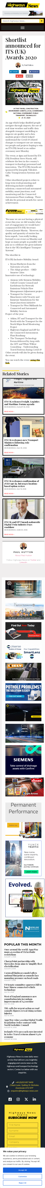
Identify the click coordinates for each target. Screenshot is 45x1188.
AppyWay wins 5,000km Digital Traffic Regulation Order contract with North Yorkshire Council (23, 1022)
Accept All (22, 1170)
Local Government (35, 111)
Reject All (22, 1183)
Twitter (33, 560)
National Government (22, 113)
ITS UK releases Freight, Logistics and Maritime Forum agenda (21, 403)
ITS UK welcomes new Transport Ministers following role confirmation (21, 443)
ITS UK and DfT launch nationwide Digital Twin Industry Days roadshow (22, 525)
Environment (14, 111)
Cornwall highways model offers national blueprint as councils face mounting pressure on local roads (21, 975)
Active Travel (19, 108)
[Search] (41, 21)
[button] (14, 71)
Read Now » (9, 411)
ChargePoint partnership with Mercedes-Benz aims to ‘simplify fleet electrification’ (23, 964)
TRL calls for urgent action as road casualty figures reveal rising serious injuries (23, 1011)
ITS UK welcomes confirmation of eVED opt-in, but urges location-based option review (21, 484)
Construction (32, 108)
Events (23, 111)
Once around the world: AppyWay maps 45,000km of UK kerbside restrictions (21, 952)
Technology (31, 115)
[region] (22, 1168)
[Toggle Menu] (22, 28)
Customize (22, 1176)
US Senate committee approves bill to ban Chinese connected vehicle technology (23, 987)
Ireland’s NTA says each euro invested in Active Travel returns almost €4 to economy (23, 1034)
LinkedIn (23, 562)
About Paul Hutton (23, 555)
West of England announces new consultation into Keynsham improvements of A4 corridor (20, 999)
